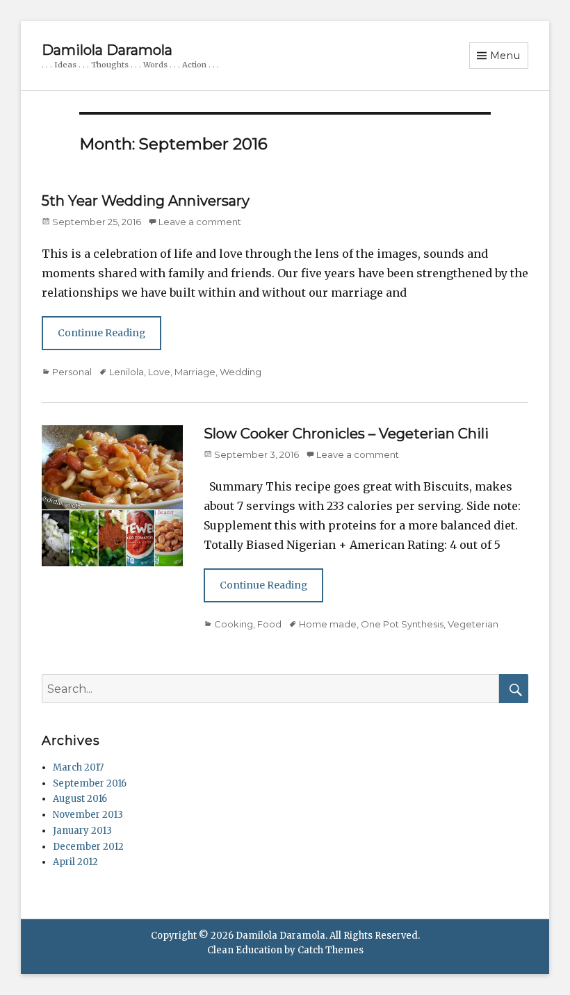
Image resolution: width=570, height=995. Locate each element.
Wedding (240, 371)
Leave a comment (199, 221)
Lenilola (126, 371)
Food (269, 624)
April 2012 (75, 862)
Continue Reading (101, 333)
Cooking (233, 624)
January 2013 (82, 831)
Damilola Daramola (107, 50)
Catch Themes (331, 950)
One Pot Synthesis (402, 624)
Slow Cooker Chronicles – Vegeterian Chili (346, 433)
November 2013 (88, 815)
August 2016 (80, 799)
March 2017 (78, 767)
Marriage (194, 371)
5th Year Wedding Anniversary (146, 200)
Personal (72, 371)
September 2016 (90, 783)
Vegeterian (473, 624)
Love (159, 371)
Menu (505, 55)
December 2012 (88, 847)
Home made (328, 624)
